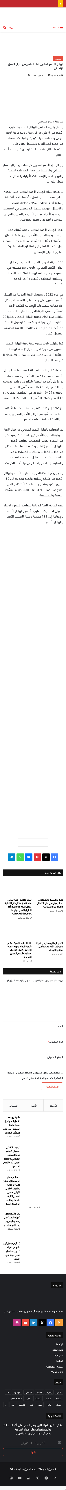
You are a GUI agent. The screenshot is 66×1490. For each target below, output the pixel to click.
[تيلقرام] (11, 857)
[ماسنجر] (28, 857)
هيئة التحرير (55, 75)
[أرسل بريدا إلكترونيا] (49, 75)
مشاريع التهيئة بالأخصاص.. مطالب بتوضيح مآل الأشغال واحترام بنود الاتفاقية (50, 903)
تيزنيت (48, 1398)
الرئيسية (59, 1344)
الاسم (60, 1026)
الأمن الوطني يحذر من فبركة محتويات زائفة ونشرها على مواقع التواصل (49, 946)
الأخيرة (33, 1105)
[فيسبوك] (54, 857)
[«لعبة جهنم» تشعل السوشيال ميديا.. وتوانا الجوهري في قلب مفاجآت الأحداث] (43, 1129)
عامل (49, 1404)
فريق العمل (57, 1349)
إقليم (49, 1392)
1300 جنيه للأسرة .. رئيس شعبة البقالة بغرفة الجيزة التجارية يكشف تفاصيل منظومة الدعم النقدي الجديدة (19, 949)
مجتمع (58, 58)
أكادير (59, 1392)
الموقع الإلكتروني (55, 1057)
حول (28, 1398)
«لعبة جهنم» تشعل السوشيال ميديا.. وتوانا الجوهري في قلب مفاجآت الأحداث (11, 1125)
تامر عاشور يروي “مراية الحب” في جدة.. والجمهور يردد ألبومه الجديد (11, 1219)
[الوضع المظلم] (11, 27)
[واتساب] (20, 857)
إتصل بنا (59, 1360)
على (40, 1404)
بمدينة (58, 1398)
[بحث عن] (4, 27)
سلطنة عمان (16, 1398)
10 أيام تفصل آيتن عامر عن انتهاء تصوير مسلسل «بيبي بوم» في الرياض (11, 1251)
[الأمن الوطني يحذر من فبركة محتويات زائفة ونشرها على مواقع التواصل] (48, 931)
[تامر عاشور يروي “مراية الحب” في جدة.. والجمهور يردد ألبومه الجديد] (43, 1225)
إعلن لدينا (58, 1355)
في (31, 1404)
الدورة (39, 1392)
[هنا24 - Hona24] (51, 15)
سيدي (58, 1404)
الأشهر (53, 1105)
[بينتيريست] (37, 857)
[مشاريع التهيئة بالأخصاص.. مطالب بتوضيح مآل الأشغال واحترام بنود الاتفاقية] (48, 888)
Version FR (57, 1372)
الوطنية (17, 1392)
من (13, 1404)
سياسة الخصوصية (54, 1366)
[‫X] (46, 857)
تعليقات (13, 1105)
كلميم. (22, 1404)
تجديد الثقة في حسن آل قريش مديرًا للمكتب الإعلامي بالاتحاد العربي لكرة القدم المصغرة (11, 1156)
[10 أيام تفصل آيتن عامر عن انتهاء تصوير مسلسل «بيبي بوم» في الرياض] (43, 1255)
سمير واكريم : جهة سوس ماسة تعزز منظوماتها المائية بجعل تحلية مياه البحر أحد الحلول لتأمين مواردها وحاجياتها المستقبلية (18, 906)
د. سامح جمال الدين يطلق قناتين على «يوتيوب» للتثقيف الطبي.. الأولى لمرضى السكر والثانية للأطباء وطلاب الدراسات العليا (11, 1190)
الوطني (28, 1392)
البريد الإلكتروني (55, 1041)
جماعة (38, 1398)
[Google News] (33, 843)
